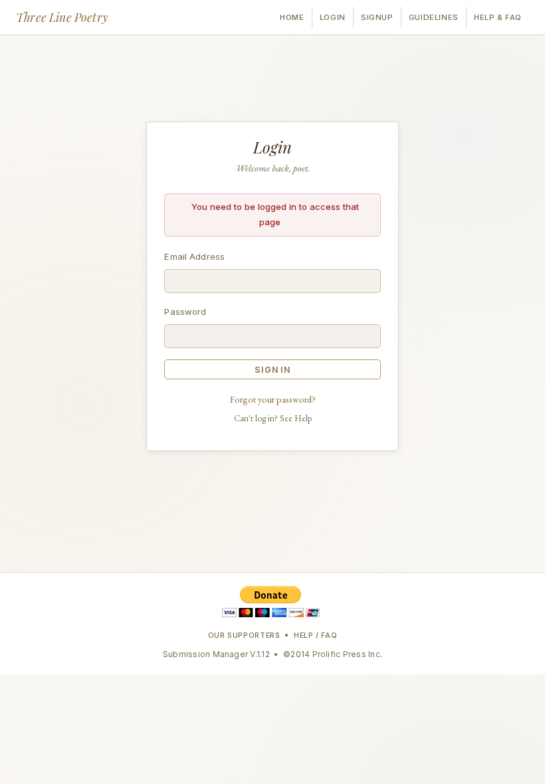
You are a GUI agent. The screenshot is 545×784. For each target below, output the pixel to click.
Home (292, 17)
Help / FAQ (316, 635)
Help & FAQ (498, 17)
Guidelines (434, 17)
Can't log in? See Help (273, 418)
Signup (377, 17)
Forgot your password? (273, 399)
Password (185, 311)
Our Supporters (244, 635)
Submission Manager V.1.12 (216, 654)
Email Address (194, 256)
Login (333, 17)
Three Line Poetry (62, 17)
